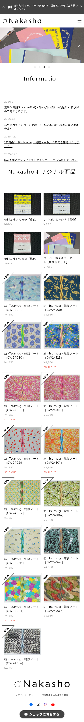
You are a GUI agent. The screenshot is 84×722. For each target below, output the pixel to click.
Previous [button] (6, 45)
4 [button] (49, 67)
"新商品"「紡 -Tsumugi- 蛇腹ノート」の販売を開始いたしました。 (42, 144)
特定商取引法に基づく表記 (55, 694)
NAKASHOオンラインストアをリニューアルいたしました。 (41, 160)
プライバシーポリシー (27, 694)
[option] (42, 45)
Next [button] (78, 45)
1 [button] (35, 67)
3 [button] (44, 67)
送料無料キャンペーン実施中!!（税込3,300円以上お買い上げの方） (41, 126)
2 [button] (39, 67)
